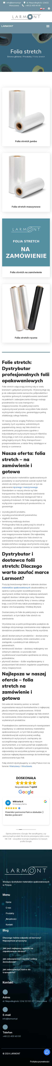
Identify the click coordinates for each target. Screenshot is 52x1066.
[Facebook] (49, 8)
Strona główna (14, 56)
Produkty (27, 56)
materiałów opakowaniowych (16, 587)
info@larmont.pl (14, 2)
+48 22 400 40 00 (32, 5)
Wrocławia (26, 766)
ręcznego (17, 487)
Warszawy (14, 766)
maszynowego (30, 487)
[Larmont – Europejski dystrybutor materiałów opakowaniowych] (26, 16)
